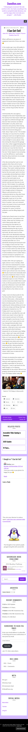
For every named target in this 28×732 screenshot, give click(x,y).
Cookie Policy (19, 725)
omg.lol (4, 710)
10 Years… (13, 607)
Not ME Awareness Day (16, 610)
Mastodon (5, 702)
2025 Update (11, 604)
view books (23, 570)
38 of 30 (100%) (18, 569)
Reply (5, 476)
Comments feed (9, 686)
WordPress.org (8, 689)
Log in (5, 680)
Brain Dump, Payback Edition (7, 418)
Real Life (16, 35)
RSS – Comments (9, 666)
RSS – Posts (7, 663)
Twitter (4, 706)
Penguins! (18, 33)
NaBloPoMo (12, 33)
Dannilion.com (14, 3)
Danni (22, 27)
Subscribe (7, 646)
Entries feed (7, 683)
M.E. (7, 33)
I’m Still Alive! (12, 617)
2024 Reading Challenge (14, 564)
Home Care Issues (22, 418)
